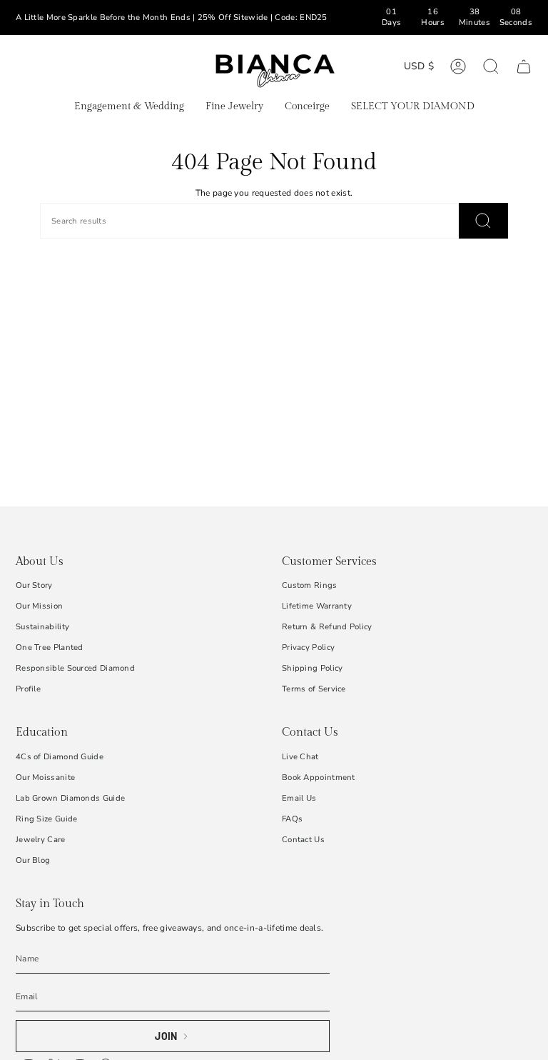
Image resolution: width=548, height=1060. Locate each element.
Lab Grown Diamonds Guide (70, 798)
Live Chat (300, 756)
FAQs (292, 819)
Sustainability (42, 626)
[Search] (483, 221)
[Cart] (523, 66)
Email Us (299, 798)
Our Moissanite (45, 777)
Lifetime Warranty (317, 606)
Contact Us (303, 839)
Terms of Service (314, 689)
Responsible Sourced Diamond (75, 668)
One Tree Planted (49, 647)
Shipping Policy (312, 668)
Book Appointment (318, 777)
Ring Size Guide (47, 819)
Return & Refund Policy (327, 626)
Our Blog (33, 860)
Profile (28, 689)
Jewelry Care (41, 839)
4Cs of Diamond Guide (59, 756)
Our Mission (39, 606)
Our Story (34, 585)
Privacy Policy (308, 647)
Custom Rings (310, 585)
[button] (129, 107)
